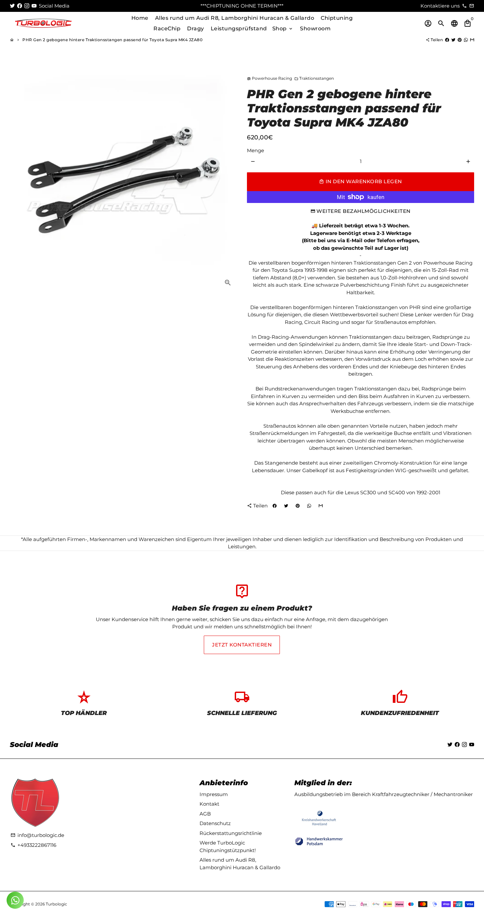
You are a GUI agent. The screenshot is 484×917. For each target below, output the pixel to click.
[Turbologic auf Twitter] (12, 6)
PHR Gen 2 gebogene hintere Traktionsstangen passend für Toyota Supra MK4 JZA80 (112, 39)
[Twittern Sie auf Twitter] (453, 39)
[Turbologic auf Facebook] (19, 6)
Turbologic (56, 904)
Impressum (214, 794)
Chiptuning (337, 18)
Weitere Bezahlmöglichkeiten (363, 211)
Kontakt (209, 804)
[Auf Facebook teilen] (447, 39)
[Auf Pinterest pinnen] (460, 39)
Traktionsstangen (314, 78)
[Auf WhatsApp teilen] (466, 39)
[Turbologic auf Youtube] (34, 6)
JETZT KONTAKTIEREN (242, 645)
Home (139, 18)
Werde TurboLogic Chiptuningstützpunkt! (228, 846)
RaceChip (166, 28)
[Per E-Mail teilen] (472, 39)
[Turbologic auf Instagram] (26, 6)
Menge (255, 150)
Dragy (195, 28)
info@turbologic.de (37, 835)
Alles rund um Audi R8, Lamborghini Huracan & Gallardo (234, 18)
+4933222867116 (33, 845)
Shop (283, 28)
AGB (205, 814)
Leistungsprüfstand (239, 28)
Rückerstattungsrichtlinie (231, 833)
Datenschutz (215, 823)
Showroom (315, 28)
